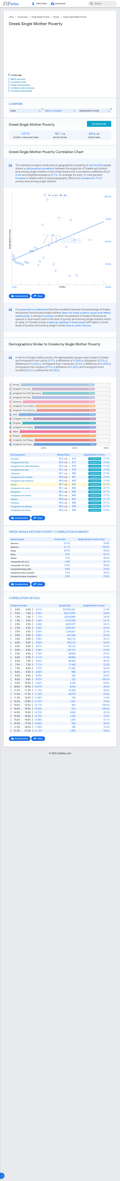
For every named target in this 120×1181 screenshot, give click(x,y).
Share (39, 296)
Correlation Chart (18, 82)
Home (11, 17)
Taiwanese (15, 473)
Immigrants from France (21, 510)
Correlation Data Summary (23, 88)
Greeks (56, 17)
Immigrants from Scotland (21, 477)
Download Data (21, 296)
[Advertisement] (34, 49)
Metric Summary (18, 79)
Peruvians (15, 459)
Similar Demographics (20, 85)
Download (105, 191)
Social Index (23, 17)
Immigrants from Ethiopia (21, 506)
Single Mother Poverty (40, 17)
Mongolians (15, 492)
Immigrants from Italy (20, 470)
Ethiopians (15, 503)
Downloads (60, 3)
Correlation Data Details (21, 91)
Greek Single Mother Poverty (74, 17)
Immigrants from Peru (20, 462)
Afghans (14, 499)
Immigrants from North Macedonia (25, 466)
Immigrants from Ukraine (21, 495)
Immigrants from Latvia (20, 488)
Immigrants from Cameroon (22, 481)
